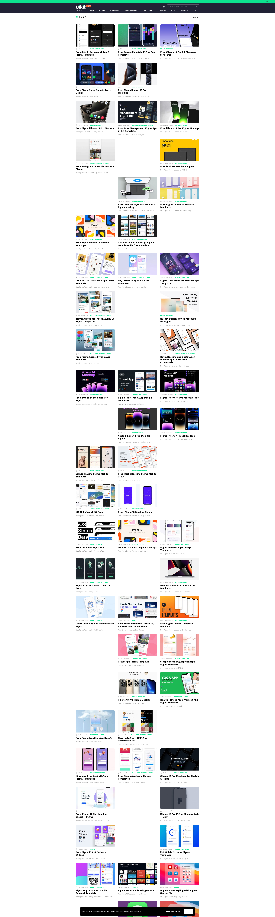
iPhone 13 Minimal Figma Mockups (137, 547)
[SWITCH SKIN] (163, 6)
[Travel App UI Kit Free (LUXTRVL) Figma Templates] (95, 302)
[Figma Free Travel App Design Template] (137, 381)
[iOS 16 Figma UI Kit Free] (95, 495)
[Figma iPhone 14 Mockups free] (179, 419)
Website (80, 11)
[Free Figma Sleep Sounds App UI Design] (95, 74)
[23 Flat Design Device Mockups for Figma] (179, 302)
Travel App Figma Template (133, 661)
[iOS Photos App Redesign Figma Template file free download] (137, 226)
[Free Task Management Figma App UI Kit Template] (137, 112)
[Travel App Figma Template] (137, 645)
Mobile (91, 11)
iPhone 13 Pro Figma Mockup (134, 699)
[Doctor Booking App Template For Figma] (95, 607)
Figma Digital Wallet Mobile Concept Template (91, 891)
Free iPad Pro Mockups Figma (177, 166)
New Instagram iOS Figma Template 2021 (132, 739)
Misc (134, 620)
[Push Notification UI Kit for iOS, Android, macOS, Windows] (137, 607)
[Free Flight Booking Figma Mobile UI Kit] (137, 457)
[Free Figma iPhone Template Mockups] (179, 607)
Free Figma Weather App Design (94, 738)
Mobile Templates (97, 49)
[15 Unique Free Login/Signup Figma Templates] (95, 759)
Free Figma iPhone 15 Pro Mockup (95, 128)
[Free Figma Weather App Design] (95, 721)
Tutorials (162, 11)
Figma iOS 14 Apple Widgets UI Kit (137, 890)
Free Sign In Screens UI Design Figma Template (93, 53)
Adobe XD (185, 11)
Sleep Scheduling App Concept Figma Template (177, 663)
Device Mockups (131, 11)
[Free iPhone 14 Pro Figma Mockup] (179, 112)
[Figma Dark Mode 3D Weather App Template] (179, 264)
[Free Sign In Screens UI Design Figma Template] (95, 35)
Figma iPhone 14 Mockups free (177, 435)
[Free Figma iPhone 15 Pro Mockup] (95, 112)
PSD (196, 11)
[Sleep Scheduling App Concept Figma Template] (179, 645)
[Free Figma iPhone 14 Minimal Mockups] (179, 188)
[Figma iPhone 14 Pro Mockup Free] (179, 381)
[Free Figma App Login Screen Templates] (137, 759)
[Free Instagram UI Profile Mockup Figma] (95, 150)
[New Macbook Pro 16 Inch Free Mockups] (179, 569)
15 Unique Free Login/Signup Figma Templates (92, 777)
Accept (188, 911)
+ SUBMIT (269, 1)
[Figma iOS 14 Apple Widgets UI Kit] (137, 874)
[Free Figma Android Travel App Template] (95, 340)
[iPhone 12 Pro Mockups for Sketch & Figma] (179, 759)
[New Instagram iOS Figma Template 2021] (137, 721)
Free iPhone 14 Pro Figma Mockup (179, 128)
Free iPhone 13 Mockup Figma (135, 512)
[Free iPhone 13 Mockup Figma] (137, 495)
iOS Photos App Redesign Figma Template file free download (136, 244)
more (173, 11)
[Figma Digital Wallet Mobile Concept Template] (95, 874)
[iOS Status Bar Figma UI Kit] (95, 531)
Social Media (148, 11)
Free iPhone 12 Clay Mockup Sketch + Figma (91, 815)
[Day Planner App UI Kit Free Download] (137, 264)
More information (173, 911)
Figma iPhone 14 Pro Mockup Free (179, 397)
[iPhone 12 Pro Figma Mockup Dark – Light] (179, 798)
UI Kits (102, 11)
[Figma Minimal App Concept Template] (179, 531)
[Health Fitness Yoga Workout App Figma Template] (179, 683)
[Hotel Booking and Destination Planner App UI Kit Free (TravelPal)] (179, 340)
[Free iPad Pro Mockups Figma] (179, 150)
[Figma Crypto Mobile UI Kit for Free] (95, 569)
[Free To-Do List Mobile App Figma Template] (95, 264)
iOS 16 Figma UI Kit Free (89, 512)
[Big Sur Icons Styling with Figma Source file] (179, 874)
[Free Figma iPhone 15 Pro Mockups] (137, 74)
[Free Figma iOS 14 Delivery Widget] (95, 836)
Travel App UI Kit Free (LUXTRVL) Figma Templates (95, 320)
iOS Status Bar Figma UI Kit (91, 547)
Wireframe (114, 11)
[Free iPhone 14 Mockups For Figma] (95, 381)
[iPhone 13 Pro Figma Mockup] (137, 683)
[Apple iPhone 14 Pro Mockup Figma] (137, 419)
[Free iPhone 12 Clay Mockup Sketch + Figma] (95, 798)
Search (197, 7)
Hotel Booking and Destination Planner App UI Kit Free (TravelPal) (177, 360)
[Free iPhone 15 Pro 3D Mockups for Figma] (179, 35)
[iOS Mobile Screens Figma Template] (179, 836)
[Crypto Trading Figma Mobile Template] (95, 457)
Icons (176, 887)
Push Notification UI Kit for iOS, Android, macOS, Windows (136, 625)
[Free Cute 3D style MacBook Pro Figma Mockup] (137, 188)
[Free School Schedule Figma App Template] (137, 35)
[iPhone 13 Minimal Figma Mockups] (137, 531)
